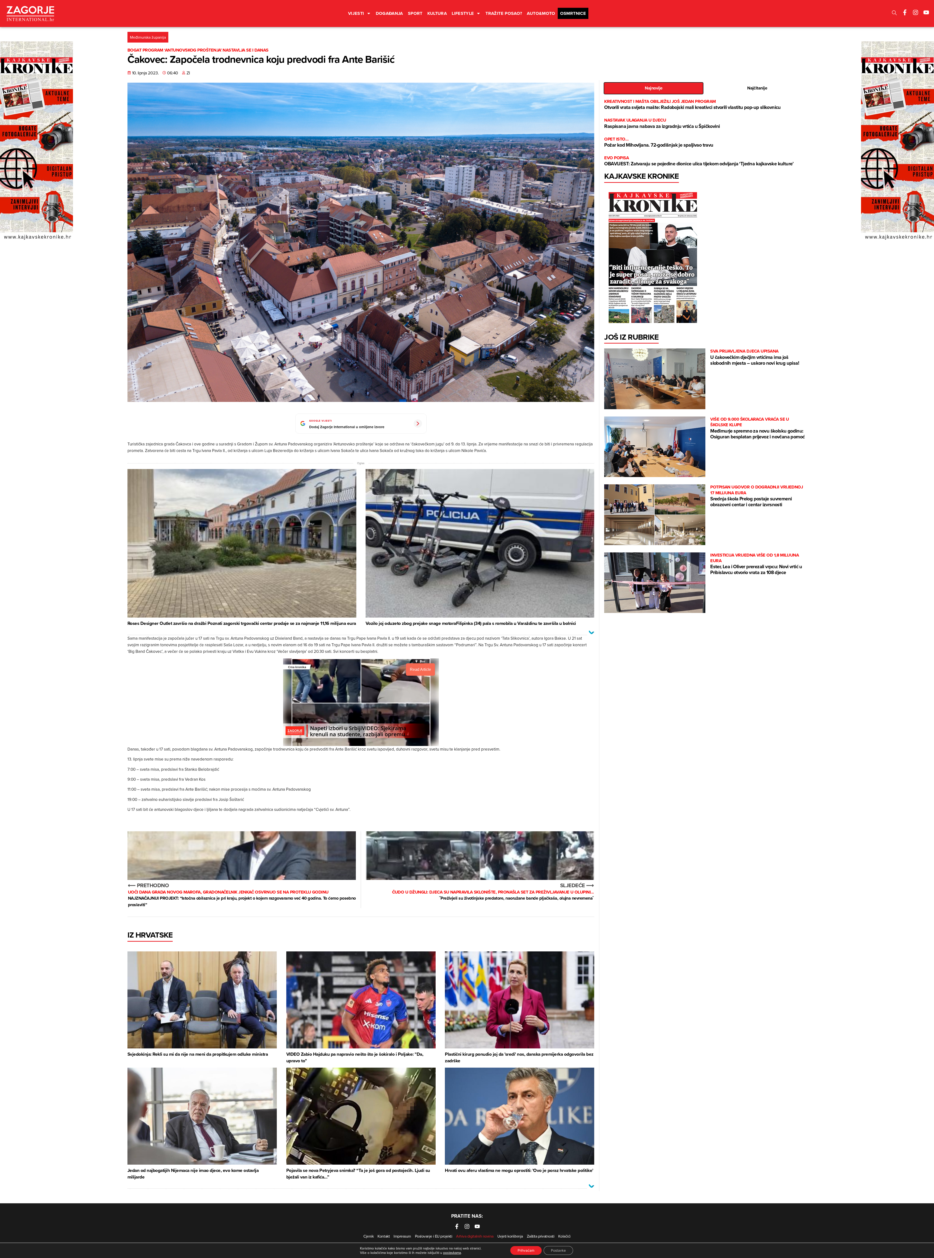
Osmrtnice (573, 13)
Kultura (437, 13)
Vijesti (356, 13)
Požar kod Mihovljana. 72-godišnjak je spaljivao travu (658, 142)
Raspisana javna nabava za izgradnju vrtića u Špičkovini (662, 123)
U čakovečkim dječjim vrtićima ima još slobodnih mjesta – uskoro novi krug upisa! (754, 357)
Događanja (389, 13)
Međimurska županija (148, 37)
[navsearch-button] (894, 13)
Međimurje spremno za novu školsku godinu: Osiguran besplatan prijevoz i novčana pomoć (757, 428)
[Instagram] (915, 12)
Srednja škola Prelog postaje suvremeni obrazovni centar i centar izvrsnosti (756, 496)
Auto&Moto (541, 13)
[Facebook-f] (905, 12)
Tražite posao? (503, 13)
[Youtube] (926, 12)
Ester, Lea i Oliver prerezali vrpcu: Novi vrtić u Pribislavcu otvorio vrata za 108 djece (756, 564)
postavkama (452, 1252)
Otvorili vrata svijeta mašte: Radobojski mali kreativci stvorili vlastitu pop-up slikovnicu (692, 105)
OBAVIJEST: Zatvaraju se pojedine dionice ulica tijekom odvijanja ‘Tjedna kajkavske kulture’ (698, 161)
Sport (415, 13)
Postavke (558, 1250)
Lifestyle (463, 13)
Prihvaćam (526, 1250)
